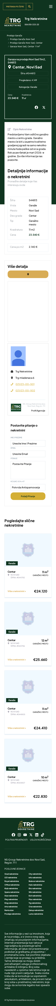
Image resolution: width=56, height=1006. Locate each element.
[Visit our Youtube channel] (25, 835)
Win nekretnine (35, 892)
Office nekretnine (11, 885)
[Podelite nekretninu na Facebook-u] (37, 107)
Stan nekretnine (11, 896)
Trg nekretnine (35, 903)
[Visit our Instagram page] (19, 835)
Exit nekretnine (35, 896)
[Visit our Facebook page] (13, 835)
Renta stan (9, 910)
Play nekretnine (11, 899)
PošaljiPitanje (28, 496)
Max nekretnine (35, 899)
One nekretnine (35, 906)
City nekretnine (35, 874)
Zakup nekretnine (36, 910)
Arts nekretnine (10, 906)
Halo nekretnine (35, 885)
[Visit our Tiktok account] (42, 835)
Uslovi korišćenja (40, 839)
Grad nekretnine (11, 874)
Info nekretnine (35, 877)
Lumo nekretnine (36, 914)
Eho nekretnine (35, 888)
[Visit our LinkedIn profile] (37, 835)
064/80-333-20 (32, 24)
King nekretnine (11, 903)
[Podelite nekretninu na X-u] (44, 107)
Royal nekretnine (11, 881)
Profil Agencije (38, 410)
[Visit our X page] (31, 835)
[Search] (29, 6)
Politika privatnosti (16, 839)
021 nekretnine (10, 877)
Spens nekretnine (11, 892)
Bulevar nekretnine (37, 881)
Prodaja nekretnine (12, 914)
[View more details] (28, 274)
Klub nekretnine (11, 888)
